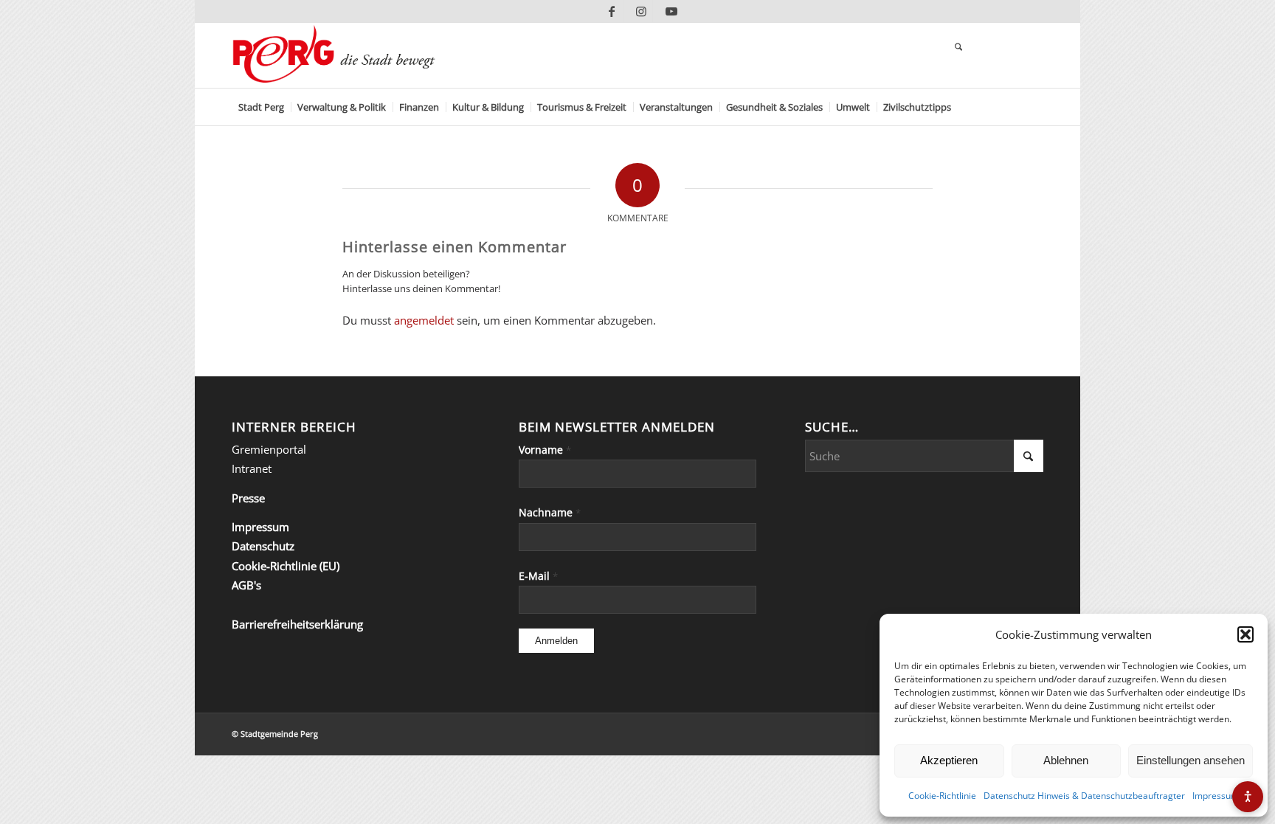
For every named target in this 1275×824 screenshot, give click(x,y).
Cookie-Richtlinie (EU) (285, 565)
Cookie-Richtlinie (942, 795)
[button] (1245, 634)
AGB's (246, 585)
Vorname (545, 450)
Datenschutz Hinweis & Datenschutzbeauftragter (1084, 795)
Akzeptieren (949, 760)
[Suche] (958, 48)
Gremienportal (269, 449)
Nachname (550, 512)
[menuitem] (261, 107)
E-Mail (538, 576)
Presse (248, 498)
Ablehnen (1065, 760)
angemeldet (424, 320)
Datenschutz (263, 546)
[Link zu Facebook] (612, 11)
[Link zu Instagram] (641, 11)
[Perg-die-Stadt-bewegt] (334, 55)
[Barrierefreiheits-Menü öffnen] (1247, 796)
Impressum (1215, 795)
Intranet (252, 468)
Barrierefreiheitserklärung (297, 624)
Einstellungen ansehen (1190, 760)
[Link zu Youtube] (671, 11)
